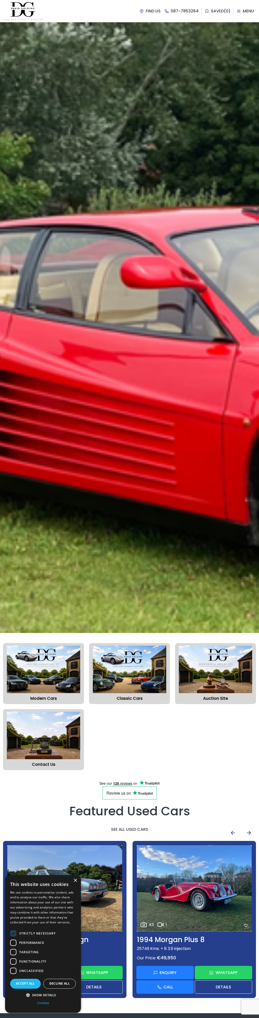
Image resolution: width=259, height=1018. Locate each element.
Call (168, 987)
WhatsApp (97, 972)
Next (249, 833)
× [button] (75, 880)
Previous (233, 833)
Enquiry (168, 972)
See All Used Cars (129, 829)
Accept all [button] (25, 983)
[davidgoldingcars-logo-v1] (23, 11)
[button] (43, 995)
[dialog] (43, 944)
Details (94, 987)
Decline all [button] (59, 983)
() (220, 11)
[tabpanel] (129, 327)
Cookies (43, 1003)
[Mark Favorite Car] (116, 926)
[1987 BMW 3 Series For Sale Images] (194, 888)
